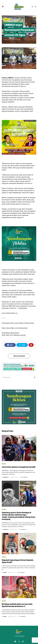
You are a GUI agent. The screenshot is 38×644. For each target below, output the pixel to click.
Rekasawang (21, 636)
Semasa (6, 19)
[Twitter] (19, 641)
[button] (3, 7)
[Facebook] (15, 641)
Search (34, 377)
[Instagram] (22, 641)
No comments (24, 477)
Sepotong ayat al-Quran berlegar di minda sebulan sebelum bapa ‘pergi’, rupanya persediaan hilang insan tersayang (18, 516)
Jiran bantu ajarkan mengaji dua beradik (18, 467)
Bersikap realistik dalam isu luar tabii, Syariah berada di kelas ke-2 (17, 605)
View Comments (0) (19, 356)
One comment (21, 572)
